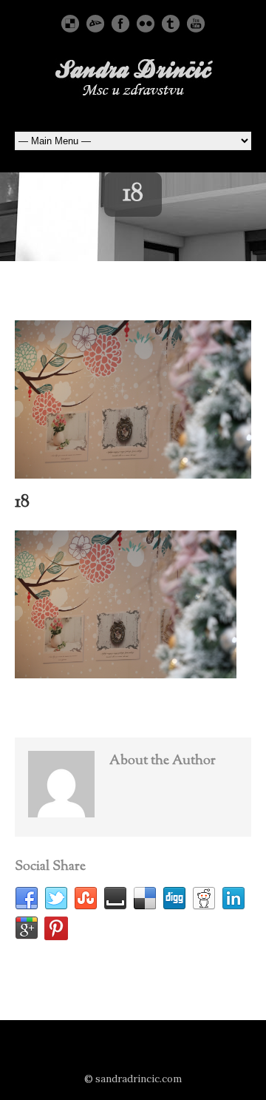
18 (22, 502)
